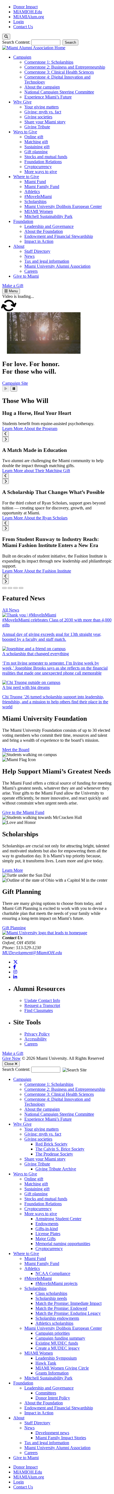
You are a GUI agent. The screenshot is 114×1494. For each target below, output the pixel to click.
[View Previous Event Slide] (5, 433)
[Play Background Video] (5, 389)
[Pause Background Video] (14, 389)
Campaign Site (15, 383)
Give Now (11, 1058)
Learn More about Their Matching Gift (36, 470)
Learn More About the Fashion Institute (36, 571)
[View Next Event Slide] (5, 439)
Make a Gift (12, 1053)
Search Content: (16, 42)
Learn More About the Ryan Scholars (35, 518)
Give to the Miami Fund (23, 812)
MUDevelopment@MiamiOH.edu (32, 952)
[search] (6, 37)
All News (10, 610)
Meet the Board (15, 749)
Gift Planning (14, 927)
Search (70, 42)
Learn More (12, 870)
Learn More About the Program (29, 428)
